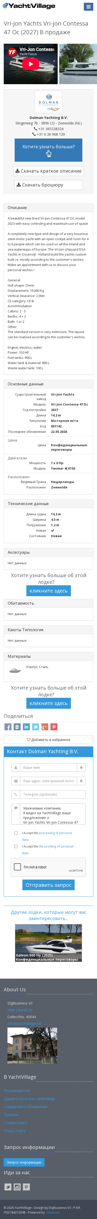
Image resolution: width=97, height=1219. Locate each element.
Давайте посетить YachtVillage (29, 1098)
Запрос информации (24, 1162)
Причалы (11, 1114)
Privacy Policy (15, 1130)
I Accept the (47, 836)
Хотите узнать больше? (48, 146)
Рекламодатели (17, 1090)
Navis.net (53, 1212)
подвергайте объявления (25, 1106)
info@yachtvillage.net (24, 1023)
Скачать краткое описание (51, 171)
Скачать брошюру (42, 185)
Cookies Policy (15, 1122)
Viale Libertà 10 (19, 1009)
